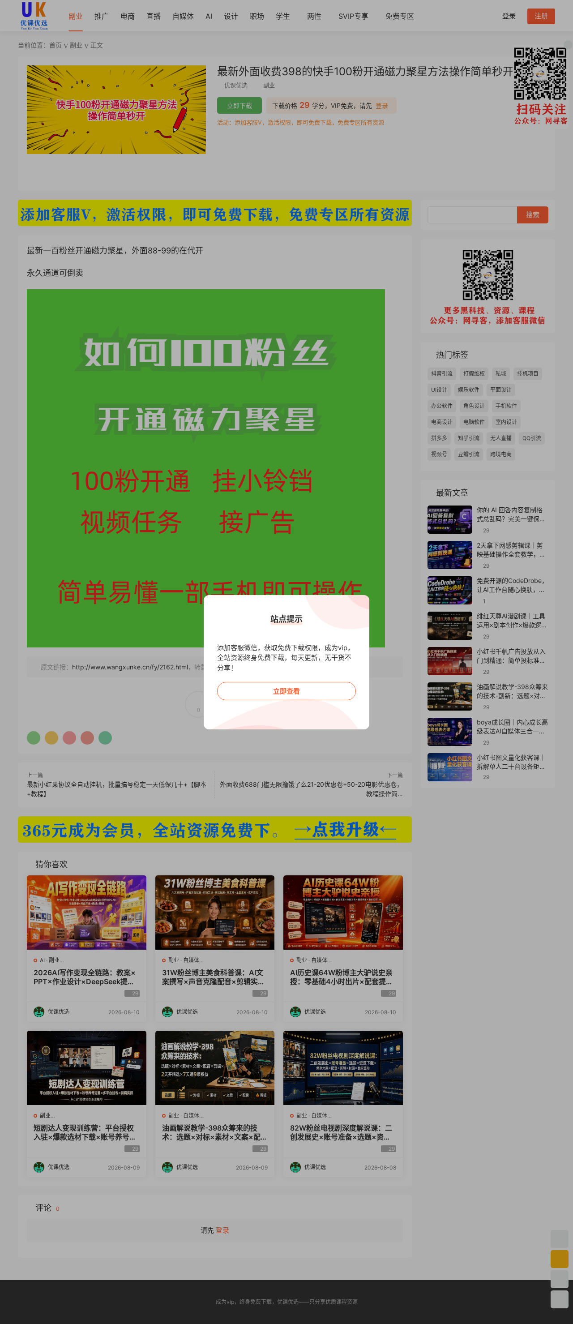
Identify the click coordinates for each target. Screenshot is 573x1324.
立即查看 (286, 691)
